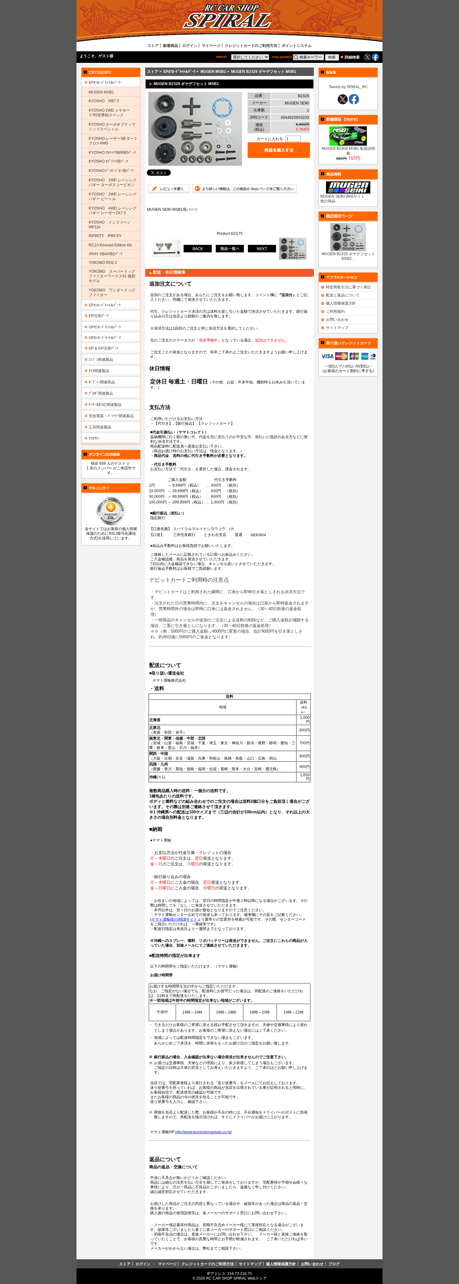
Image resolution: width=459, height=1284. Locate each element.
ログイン (189, 45)
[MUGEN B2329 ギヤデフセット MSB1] (195, 164)
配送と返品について (343, 295)
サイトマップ (337, 328)
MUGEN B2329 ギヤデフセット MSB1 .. (348, 256)
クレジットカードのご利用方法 (251, 45)
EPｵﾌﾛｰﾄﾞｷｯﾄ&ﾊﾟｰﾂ (179, 71)
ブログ (334, 1264)
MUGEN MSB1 (213, 71)
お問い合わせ (337, 319)
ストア (153, 45)
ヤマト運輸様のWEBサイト (174, 919)
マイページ (211, 45)
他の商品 (327, 201)
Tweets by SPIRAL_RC (348, 87)
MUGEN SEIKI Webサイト (342, 196)
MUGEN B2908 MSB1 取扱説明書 (348, 150)
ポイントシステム (297, 45)
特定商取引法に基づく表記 (348, 287)
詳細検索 (352, 57)
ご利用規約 (335, 311)
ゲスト (104, 56)
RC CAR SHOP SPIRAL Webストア (236, 1278)
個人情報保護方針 (341, 303)
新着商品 (170, 45)
